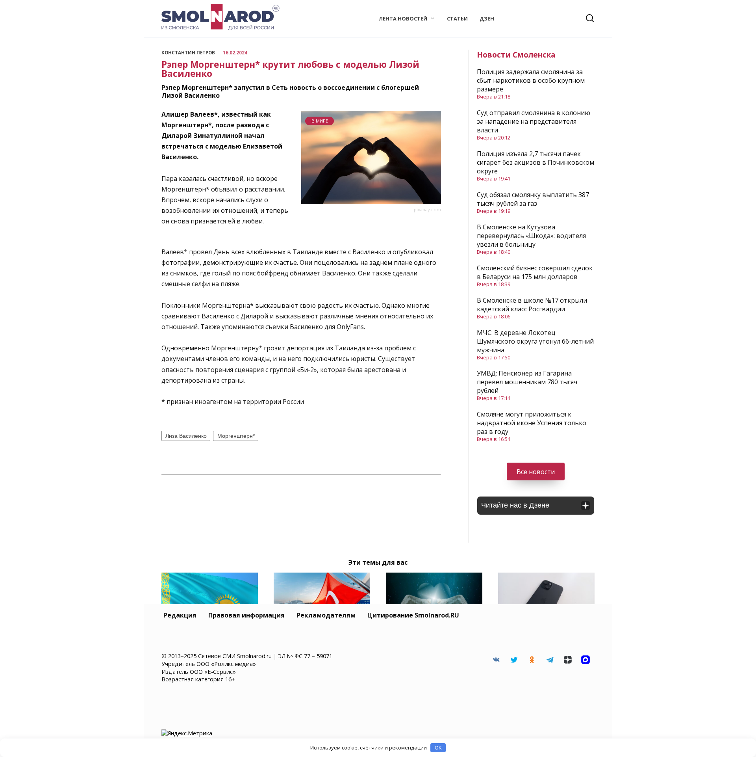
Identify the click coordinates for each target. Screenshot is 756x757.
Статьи (457, 18)
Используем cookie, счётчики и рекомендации (368, 747)
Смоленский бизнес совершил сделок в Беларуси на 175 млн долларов (535, 272)
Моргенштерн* (236, 436)
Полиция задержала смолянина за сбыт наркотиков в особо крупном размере (531, 80)
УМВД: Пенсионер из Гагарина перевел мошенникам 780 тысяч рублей (527, 382)
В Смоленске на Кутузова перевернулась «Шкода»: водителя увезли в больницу (531, 236)
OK (438, 747)
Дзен (487, 18)
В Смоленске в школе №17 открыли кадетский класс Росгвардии (532, 304)
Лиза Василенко (186, 436)
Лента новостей (403, 18)
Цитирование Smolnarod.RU (413, 615)
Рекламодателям (326, 615)
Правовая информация (246, 615)
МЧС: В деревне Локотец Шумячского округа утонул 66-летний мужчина (535, 341)
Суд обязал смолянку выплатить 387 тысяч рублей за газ (533, 199)
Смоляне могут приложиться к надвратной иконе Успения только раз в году (531, 423)
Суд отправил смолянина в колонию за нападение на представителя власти (533, 121)
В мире (319, 121)
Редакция (179, 615)
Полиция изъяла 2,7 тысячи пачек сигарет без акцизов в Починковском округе (535, 162)
